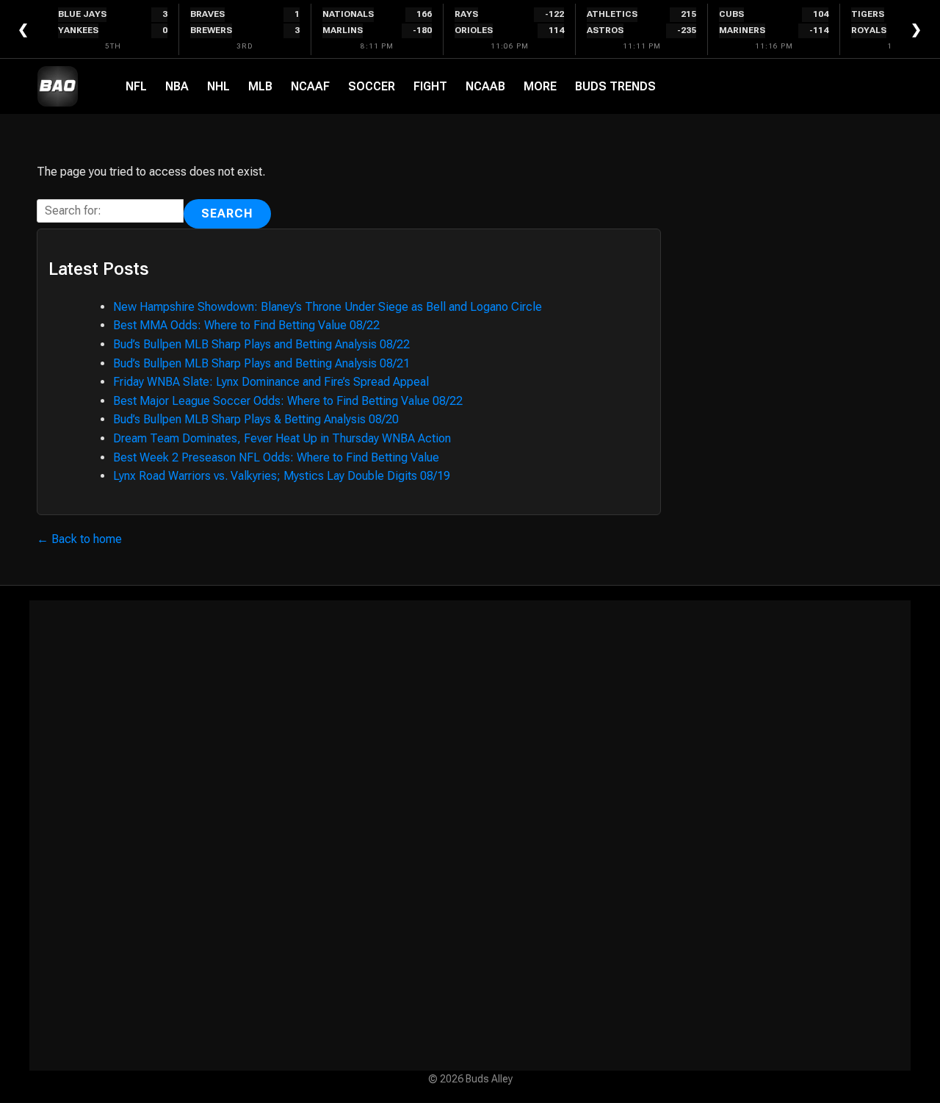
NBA (177, 86)
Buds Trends (615, 86)
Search (227, 213)
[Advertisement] (470, 835)
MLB (260, 86)
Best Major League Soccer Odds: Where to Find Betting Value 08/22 (288, 401)
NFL (136, 86)
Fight (430, 86)
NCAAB (485, 86)
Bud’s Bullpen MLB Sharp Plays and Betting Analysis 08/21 (261, 363)
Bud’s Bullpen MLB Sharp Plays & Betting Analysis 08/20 (256, 419)
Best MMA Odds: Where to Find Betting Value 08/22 (246, 325)
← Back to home (79, 539)
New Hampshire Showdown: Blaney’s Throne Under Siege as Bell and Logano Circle (327, 307)
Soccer (371, 86)
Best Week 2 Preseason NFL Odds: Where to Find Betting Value (276, 457)
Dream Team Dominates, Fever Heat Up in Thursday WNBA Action (282, 438)
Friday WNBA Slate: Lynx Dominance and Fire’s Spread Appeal (271, 382)
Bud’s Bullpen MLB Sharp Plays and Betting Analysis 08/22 (261, 344)
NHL (218, 86)
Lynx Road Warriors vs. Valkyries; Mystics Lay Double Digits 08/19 (281, 476)
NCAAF (310, 86)
